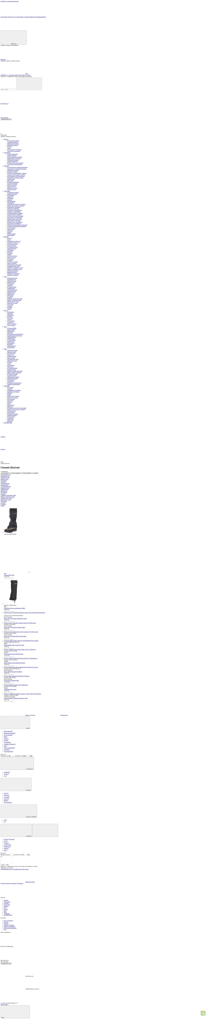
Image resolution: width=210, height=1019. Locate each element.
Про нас (7, 17)
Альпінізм (7, 386)
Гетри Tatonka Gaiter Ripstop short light (14, 663)
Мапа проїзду (4, 1004)
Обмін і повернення (25, 17)
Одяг (5, 276)
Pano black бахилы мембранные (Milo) (14, 608)
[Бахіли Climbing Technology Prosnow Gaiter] (106, 694)
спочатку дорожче (26, 473)
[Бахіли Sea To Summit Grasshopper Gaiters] (106, 612)
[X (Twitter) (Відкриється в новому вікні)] (62, 29)
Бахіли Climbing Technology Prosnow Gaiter (16, 698)
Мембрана (28, 836)
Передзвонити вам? (6, 119)
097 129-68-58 (4, 117)
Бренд (27, 728)
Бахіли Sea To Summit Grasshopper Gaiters (15, 618)
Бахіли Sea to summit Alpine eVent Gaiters (15, 636)
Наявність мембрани (31, 816)
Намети (6, 139)
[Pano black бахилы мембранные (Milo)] (106, 592)
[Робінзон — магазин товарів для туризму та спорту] (7, 863)
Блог (44, 17)
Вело (5, 327)
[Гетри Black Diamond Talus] (106, 676)
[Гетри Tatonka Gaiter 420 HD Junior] (106, 649)
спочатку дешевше (16, 473)
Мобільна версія (30, 882)
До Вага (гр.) (17, 854)
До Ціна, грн (18, 756)
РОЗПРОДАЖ (8, 422)
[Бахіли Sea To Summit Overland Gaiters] (106, 623)
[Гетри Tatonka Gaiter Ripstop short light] (106, 658)
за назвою (35, 473)
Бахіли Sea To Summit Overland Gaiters (14, 627)
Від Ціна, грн (4, 756)
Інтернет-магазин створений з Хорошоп (12, 883)
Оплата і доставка (15, 17)
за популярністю (5, 473)
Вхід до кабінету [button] (8, 920)
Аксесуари (7, 191)
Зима (5, 349)
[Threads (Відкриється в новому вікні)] (136, 29)
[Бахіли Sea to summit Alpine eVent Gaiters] (106, 632)
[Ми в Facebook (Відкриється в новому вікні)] (13, 29)
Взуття (6, 310)
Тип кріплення (29, 769)
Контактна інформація (37, 17)
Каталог (3, 17)
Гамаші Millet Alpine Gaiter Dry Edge (14, 645)
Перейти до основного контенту (10, 1)
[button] (105, 10)
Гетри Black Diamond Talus (11, 680)
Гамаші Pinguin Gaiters (10, 689)
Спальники (7, 152)
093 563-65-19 (4, 103)
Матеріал (28, 790)
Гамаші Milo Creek (9, 575)
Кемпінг (6, 236)
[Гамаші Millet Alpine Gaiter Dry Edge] (106, 640)
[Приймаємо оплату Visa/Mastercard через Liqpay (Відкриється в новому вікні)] (15, 869)
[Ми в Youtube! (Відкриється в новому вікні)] (37, 29)
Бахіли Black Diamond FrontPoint (13, 671)
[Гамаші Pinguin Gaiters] (106, 685)
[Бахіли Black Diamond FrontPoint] (106, 667)
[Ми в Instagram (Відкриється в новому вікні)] (86, 29)
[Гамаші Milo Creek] (106, 521)
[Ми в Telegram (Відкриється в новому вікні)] (111, 29)
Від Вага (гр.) (4, 854)
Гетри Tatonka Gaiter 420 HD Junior (13, 654)
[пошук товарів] (29, 83)
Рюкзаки (6, 166)
